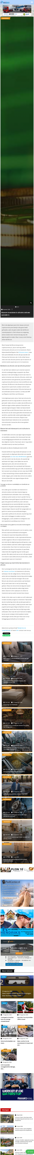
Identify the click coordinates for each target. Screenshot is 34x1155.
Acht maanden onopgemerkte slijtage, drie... (8, 1067)
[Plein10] (17, 869)
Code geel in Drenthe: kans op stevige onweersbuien (7, 1019)
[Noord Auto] (17, 953)
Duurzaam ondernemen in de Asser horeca (14, 771)
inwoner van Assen (9, 571)
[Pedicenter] (17, 893)
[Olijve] (17, 10)
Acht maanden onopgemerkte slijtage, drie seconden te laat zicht (14, 681)
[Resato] (17, 1086)
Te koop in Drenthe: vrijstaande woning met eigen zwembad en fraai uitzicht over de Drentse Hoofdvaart (24, 1141)
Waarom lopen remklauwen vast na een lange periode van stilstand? (15, 815)
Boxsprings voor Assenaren (10, 704)
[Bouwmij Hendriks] (17, 923)
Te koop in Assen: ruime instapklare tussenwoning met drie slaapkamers (23, 1129)
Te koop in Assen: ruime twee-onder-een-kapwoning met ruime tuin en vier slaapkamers (24, 1119)
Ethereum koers (23, 352)
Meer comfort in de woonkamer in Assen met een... (25, 1043)
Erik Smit (7, 656)
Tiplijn (31, 1152)
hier (17, 630)
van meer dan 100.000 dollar (18, 456)
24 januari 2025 (6, 309)
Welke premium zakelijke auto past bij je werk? (15, 794)
